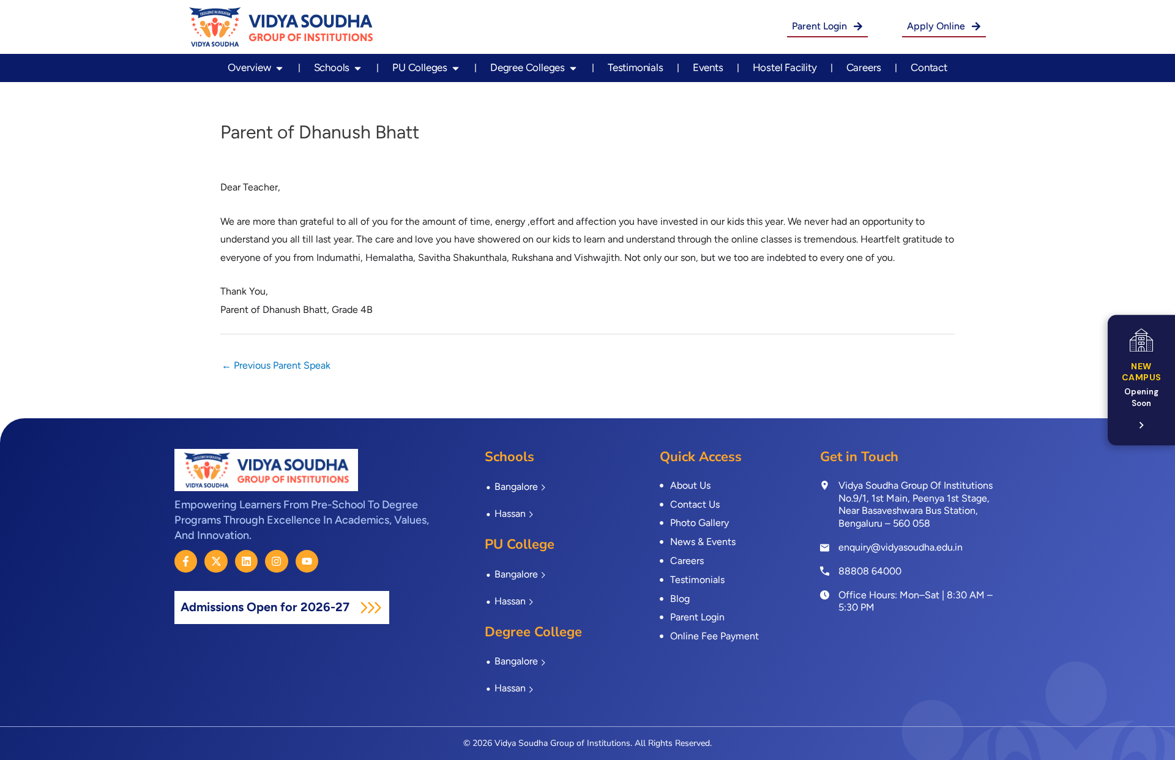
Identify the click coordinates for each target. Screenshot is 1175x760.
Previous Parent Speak (276, 365)
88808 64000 (869, 571)
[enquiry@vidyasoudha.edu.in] (824, 547)
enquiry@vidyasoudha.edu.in (900, 547)
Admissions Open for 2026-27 (266, 607)
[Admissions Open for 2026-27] (371, 607)
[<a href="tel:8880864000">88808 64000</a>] (824, 570)
